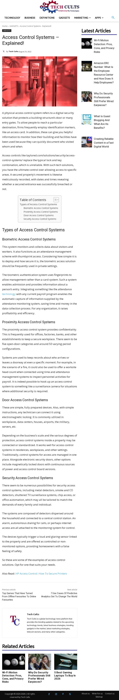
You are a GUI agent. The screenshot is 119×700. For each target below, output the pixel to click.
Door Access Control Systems (39, 215)
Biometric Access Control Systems (41, 208)
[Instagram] (56, 694)
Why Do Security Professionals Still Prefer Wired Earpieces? (39, 677)
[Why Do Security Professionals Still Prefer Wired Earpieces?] (39, 662)
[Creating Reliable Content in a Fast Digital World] (87, 142)
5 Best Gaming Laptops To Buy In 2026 (65, 675)
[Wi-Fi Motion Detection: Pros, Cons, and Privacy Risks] (13, 662)
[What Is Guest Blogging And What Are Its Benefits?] (87, 119)
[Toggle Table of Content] (54, 199)
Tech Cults (13, 51)
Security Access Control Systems (40, 218)
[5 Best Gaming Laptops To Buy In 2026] (65, 662)
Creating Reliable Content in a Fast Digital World (104, 142)
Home (5, 26)
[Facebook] (49, 694)
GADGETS (14, 26)
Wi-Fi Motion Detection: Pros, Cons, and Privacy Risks (12, 677)
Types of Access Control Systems (38, 204)
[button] (113, 17)
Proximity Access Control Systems (41, 211)
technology (9, 294)
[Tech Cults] (4, 51)
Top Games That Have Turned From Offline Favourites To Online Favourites (19, 596)
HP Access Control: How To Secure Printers (41, 573)
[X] (70, 694)
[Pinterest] (63, 694)
